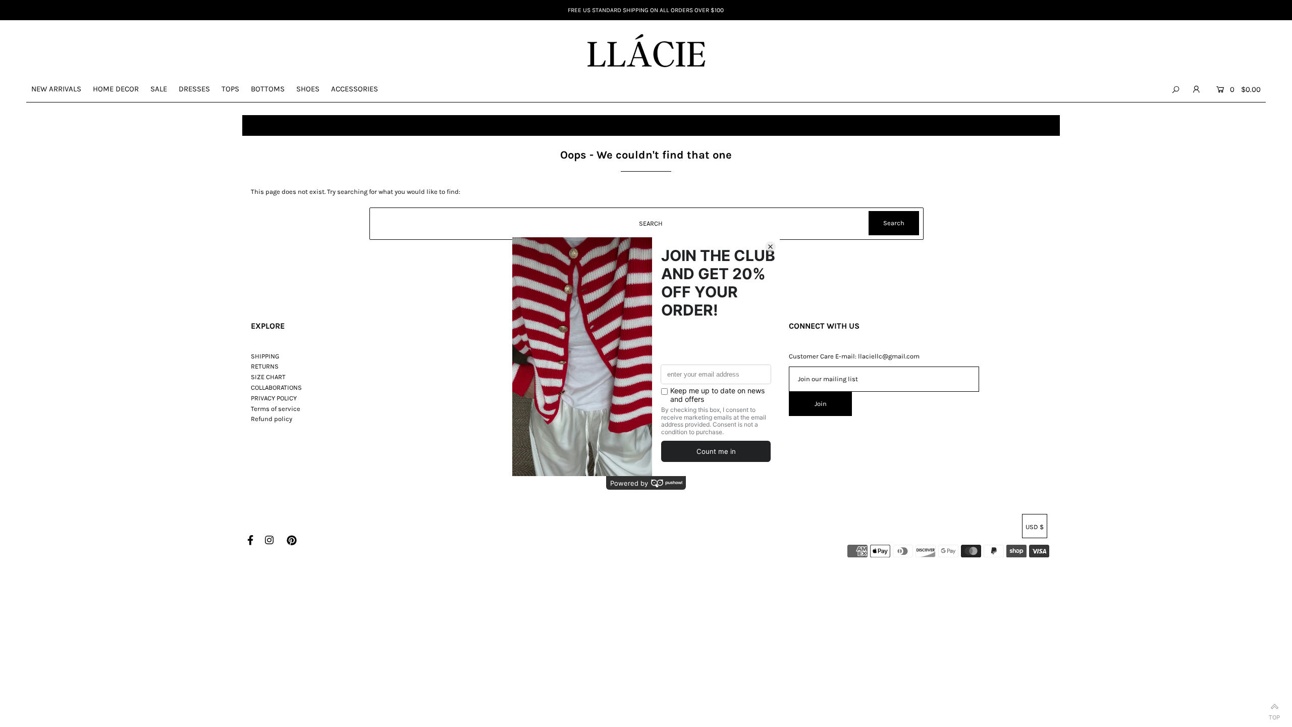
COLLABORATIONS (276, 387)
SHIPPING (265, 356)
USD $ (1035, 527)
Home (255, 125)
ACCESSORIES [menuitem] (354, 88)
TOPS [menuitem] (230, 88)
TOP (1274, 715)
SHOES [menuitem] (307, 88)
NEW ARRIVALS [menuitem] (56, 88)
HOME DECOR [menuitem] (116, 88)
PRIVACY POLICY (274, 398)
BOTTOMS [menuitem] (268, 88)
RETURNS (265, 366)
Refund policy (271, 419)
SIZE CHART (268, 377)
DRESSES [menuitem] (194, 88)
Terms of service (275, 408)
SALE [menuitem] (158, 88)
